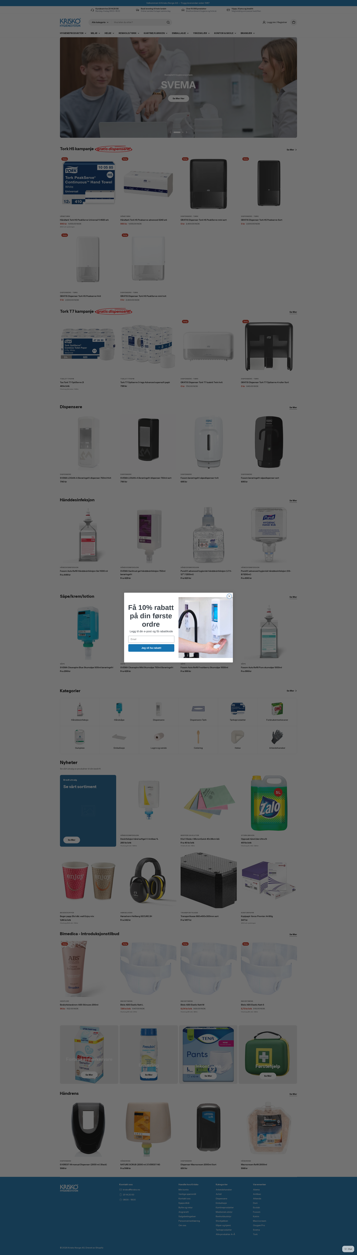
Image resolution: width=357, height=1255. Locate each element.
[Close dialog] (229, 596)
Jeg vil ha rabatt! (151, 648)
